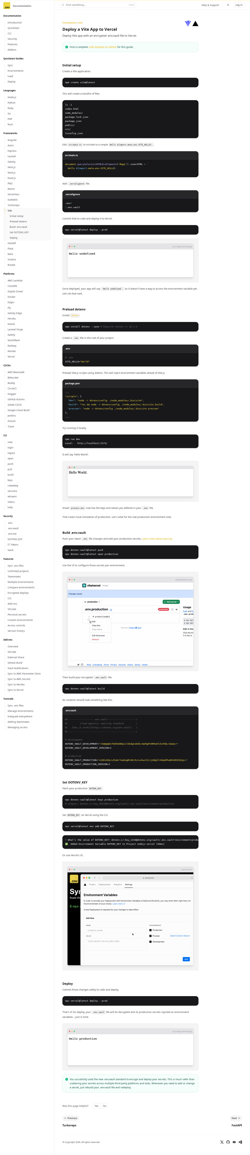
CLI (5, 435)
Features (8, 558)
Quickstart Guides (13, 58)
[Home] (6, 6)
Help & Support (210, 5)
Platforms (8, 273)
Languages (9, 90)
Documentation (22, 5)
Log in (239, 4)
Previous (72, 1118)
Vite (80, 22)
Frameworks (10, 133)
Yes (96, 1105)
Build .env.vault (74, 533)
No (104, 1105)
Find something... (100, 4)
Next (234, 1118)
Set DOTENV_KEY (74, 782)
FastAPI (237, 1125)
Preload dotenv (74, 309)
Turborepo (69, 1125)
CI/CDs (7, 365)
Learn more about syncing (157, 538)
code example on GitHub (103, 47)
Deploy (67, 984)
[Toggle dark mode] (228, 5)
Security (8, 516)
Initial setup (71, 65)
